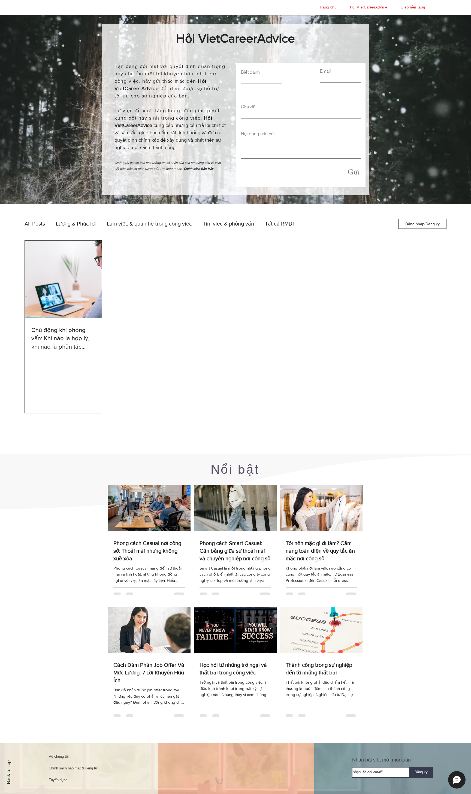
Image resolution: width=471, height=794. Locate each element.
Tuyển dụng (58, 780)
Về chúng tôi (59, 756)
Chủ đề (248, 107)
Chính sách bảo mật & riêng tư (73, 768)
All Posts (35, 224)
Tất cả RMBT (280, 224)
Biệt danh (250, 72)
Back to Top (8, 772)
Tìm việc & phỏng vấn (228, 224)
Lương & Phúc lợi (76, 224)
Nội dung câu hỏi (258, 133)
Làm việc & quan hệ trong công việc (149, 224)
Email (325, 71)
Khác (312, 224)
